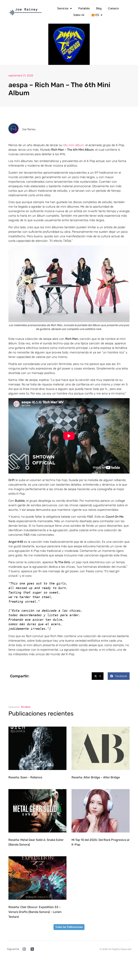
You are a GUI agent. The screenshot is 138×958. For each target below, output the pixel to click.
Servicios (62, 8)
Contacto (113, 8)
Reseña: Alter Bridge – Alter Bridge (96, 777)
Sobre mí (78, 15)
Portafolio (84, 8)
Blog (98, 8)
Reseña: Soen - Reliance (25, 777)
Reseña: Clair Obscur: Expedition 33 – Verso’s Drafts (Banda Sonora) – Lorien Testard (35, 912)
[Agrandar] (125, 249)
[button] (98, 676)
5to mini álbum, (73, 145)
